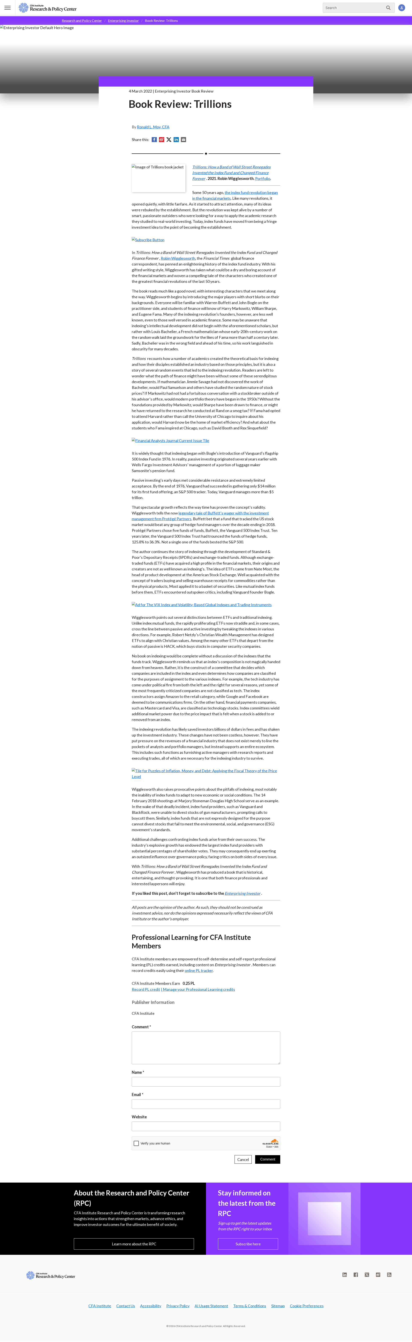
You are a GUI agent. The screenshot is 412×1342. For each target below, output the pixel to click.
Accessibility (150, 1305)
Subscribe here (248, 1244)
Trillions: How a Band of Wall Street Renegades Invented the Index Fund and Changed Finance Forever (231, 173)
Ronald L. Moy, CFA (153, 126)
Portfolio (262, 178)
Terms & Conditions (249, 1305)
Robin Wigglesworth (178, 258)
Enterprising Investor (123, 20)
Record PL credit (146, 989)
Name (137, 1072)
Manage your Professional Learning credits (199, 989)
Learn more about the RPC (134, 1244)
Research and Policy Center (82, 20)
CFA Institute (99, 1305)
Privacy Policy (177, 1305)
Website (139, 1116)
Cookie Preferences (307, 1305)
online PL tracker (199, 970)
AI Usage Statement (211, 1305)
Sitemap (278, 1305)
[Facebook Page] (356, 1275)
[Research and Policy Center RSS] (389, 1275)
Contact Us (125, 1305)
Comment (140, 1026)
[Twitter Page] (367, 1275)
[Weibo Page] (378, 1275)
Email (136, 1094)
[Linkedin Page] (344, 1275)
